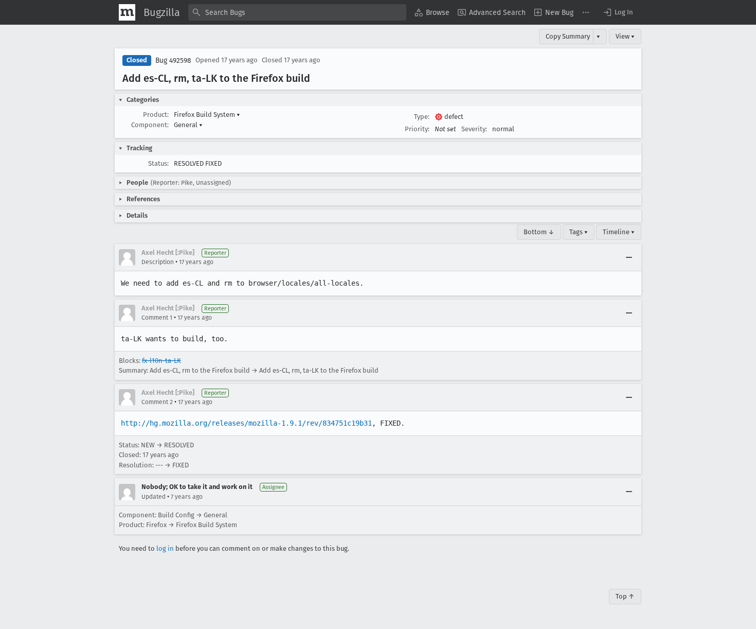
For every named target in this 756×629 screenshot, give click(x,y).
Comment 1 (156, 317)
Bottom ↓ (539, 232)
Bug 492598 (173, 60)
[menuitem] (432, 12)
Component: (150, 125)
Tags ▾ (578, 232)
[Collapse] (629, 257)
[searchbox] (297, 12)
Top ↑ (625, 596)
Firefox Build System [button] (207, 114)
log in (165, 548)
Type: (421, 116)
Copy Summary (568, 36)
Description (157, 262)
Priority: (417, 129)
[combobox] (297, 12)
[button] (617, 12)
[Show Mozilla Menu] (127, 12)
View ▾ (625, 36)
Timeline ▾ (619, 232)
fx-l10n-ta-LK (161, 360)
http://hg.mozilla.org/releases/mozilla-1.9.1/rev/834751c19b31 (246, 423)
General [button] (188, 125)
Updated (153, 496)
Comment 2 (157, 402)
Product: (156, 114)
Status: (158, 163)
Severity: (474, 129)
